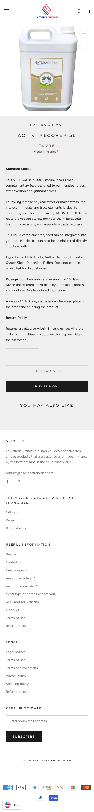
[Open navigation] (6, 11)
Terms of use (15, 618)
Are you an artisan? (20, 578)
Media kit (12, 610)
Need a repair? (16, 570)
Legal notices (16, 652)
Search (11, 554)
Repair (10, 520)
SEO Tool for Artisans (22, 602)
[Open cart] (88, 11)
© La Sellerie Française (47, 760)
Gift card (12, 512)
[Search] (79, 11)
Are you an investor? (21, 586)
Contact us (14, 562)
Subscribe (24, 736)
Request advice (17, 528)
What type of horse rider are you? (31, 594)
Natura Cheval (47, 125)
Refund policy (16, 626)
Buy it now (47, 386)
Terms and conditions (22, 668)
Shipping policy (17, 684)
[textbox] (12, 805)
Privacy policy (16, 676)
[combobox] (11, 805)
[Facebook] (7, 481)
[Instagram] (18, 481)
